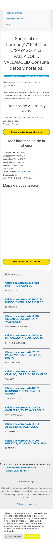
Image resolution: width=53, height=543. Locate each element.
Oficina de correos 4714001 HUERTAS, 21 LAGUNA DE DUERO (25, 442)
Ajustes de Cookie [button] (13, 536)
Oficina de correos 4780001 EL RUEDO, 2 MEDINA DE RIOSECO (24, 301)
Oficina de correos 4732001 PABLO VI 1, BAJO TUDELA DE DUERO (23, 355)
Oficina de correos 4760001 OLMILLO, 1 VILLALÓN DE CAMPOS (26, 373)
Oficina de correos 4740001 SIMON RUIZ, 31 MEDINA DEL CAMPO (22, 391)
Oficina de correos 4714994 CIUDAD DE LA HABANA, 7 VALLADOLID (22, 319)
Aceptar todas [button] (32, 536)
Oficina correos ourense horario (21, 468)
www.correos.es (22, 172)
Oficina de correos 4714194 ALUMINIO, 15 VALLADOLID (22, 425)
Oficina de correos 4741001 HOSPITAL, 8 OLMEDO (22, 284)
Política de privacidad (26, 504)
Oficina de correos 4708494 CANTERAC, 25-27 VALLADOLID (24, 409)
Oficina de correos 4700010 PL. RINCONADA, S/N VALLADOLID (24, 337)
